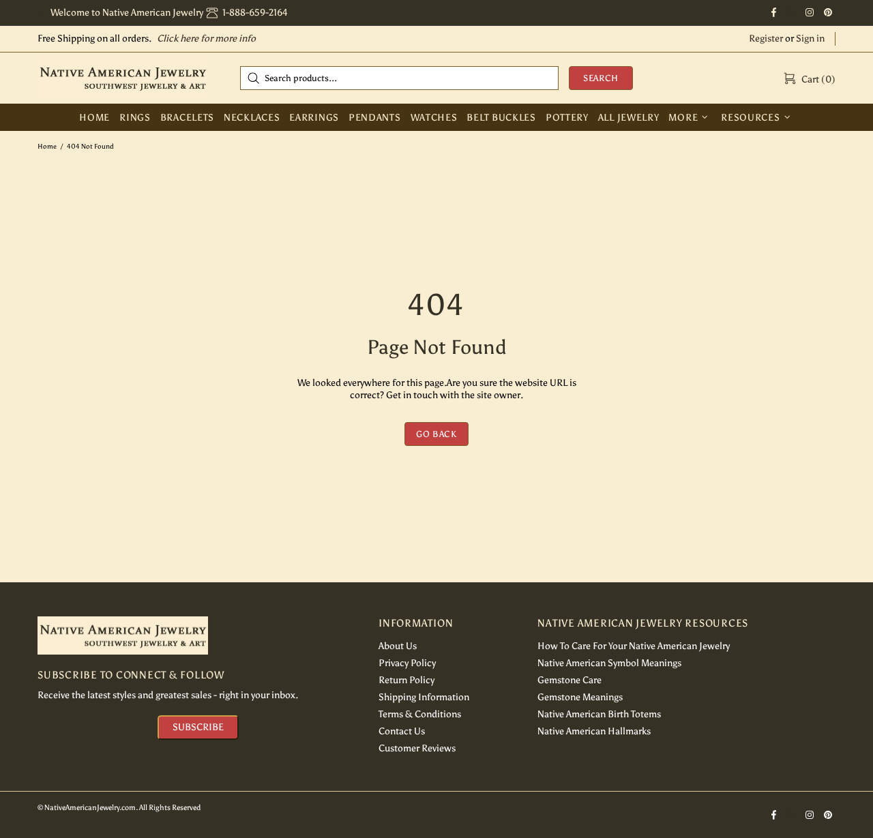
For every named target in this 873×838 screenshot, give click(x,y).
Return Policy (406, 680)
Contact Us (402, 731)
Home (47, 147)
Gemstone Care (569, 680)
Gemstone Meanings (580, 697)
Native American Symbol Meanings (609, 663)
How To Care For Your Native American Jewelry (633, 646)
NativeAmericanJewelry (123, 78)
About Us (398, 646)
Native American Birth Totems (599, 714)
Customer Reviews (417, 748)
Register (766, 38)
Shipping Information (424, 697)
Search (601, 78)
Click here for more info (206, 38)
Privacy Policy (407, 663)
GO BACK (436, 434)
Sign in (810, 38)
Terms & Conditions (420, 714)
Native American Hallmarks (594, 731)
